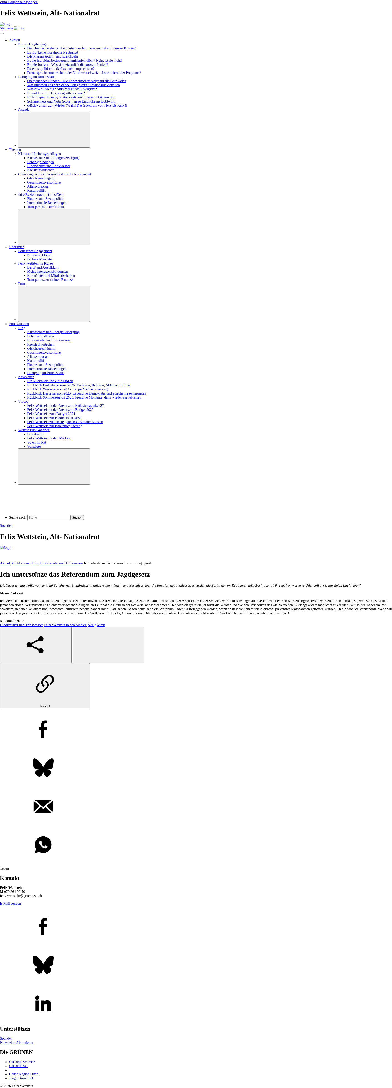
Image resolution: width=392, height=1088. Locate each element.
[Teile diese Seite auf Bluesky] (196, 768)
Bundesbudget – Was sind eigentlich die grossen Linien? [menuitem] (67, 64)
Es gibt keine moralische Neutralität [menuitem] (52, 52)
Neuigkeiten (96, 625)
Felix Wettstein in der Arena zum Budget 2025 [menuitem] (60, 410)
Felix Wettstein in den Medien (65, 625)
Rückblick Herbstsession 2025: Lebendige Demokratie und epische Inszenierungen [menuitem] (86, 393)
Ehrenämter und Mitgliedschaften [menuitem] (51, 275)
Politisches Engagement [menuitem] (35, 251)
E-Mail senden (10, 903)
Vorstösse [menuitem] (34, 446)
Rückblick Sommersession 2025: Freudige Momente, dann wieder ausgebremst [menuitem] (83, 397)
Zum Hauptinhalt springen (19, 2)
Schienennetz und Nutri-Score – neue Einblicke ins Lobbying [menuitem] (71, 101)
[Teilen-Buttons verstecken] (108, 645)
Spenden (6, 525)
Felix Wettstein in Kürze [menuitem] (35, 263)
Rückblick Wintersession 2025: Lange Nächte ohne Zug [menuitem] (67, 389)
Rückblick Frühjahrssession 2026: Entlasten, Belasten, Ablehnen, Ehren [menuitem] (78, 385)
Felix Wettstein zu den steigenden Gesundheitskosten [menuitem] (65, 422)
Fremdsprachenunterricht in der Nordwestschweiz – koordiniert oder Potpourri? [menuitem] (84, 73)
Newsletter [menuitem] (26, 377)
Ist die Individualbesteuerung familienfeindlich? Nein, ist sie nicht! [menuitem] (74, 60)
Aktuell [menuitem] (14, 40)
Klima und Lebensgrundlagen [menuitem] (39, 154)
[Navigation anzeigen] (2, 33)
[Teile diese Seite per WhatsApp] (196, 845)
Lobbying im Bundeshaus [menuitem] (36, 77)
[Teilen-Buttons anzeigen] (36, 645)
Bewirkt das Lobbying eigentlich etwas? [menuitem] (56, 93)
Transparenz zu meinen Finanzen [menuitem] (50, 280)
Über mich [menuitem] (16, 247)
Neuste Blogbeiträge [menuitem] (32, 44)
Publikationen (21, 563)
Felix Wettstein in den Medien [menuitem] (48, 438)
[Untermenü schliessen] (54, 130)
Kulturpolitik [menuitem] (36, 190)
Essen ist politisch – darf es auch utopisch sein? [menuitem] (61, 69)
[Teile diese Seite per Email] (196, 806)
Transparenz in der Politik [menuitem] (45, 207)
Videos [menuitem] (23, 401)
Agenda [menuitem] (23, 109)
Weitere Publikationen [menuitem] (34, 430)
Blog (35, 563)
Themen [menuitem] (15, 150)
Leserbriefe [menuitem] (35, 434)
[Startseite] (5, 24)
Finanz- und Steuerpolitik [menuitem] (45, 199)
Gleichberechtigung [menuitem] (41, 178)
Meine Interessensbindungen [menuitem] (47, 271)
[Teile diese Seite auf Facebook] (196, 729)
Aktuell (5, 563)
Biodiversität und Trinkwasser (61, 563)
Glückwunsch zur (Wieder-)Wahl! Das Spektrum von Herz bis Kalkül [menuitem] (77, 105)
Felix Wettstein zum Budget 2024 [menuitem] (51, 414)
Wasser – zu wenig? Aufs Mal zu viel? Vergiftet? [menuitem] (62, 89)
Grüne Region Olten (23, 1074)
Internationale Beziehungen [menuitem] (46, 203)
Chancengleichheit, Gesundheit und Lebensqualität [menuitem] (54, 174)
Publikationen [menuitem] (19, 324)
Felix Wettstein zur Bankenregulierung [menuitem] (54, 426)
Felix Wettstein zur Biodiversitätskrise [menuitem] (54, 418)
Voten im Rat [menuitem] (36, 442)
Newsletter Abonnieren (16, 1042)
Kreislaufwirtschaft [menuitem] (40, 170)
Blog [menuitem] (21, 328)
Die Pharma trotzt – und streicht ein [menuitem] (52, 56)
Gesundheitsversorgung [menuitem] (44, 182)
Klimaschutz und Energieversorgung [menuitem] (53, 158)
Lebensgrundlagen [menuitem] (40, 162)
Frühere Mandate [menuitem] (39, 259)
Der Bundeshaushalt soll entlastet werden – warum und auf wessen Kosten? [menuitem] (81, 48)
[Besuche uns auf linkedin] (196, 1003)
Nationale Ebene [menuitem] (39, 255)
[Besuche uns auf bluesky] (196, 965)
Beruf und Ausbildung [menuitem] (43, 267)
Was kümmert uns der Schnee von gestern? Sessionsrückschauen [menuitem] (73, 85)
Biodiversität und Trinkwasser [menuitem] (48, 166)
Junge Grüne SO (21, 1078)
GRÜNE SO (18, 1066)
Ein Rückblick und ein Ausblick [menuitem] (50, 381)
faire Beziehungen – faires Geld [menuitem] (41, 194)
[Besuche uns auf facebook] (196, 926)
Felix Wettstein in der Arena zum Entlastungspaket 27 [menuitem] (65, 405)
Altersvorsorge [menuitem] (37, 186)
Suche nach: (18, 517)
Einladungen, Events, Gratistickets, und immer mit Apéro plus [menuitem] (71, 97)
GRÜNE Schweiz (22, 1062)
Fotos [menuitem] (22, 284)
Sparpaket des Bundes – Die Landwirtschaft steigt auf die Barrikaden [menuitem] (76, 81)
